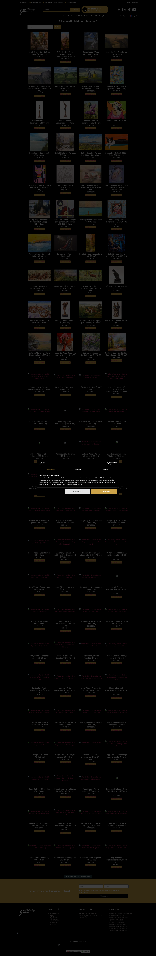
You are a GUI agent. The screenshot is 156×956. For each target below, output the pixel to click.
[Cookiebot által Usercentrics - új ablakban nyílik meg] (109, 463)
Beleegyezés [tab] (51, 469)
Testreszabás (77, 491)
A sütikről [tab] (105, 469)
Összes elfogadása (104, 491)
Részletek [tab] (78, 469)
